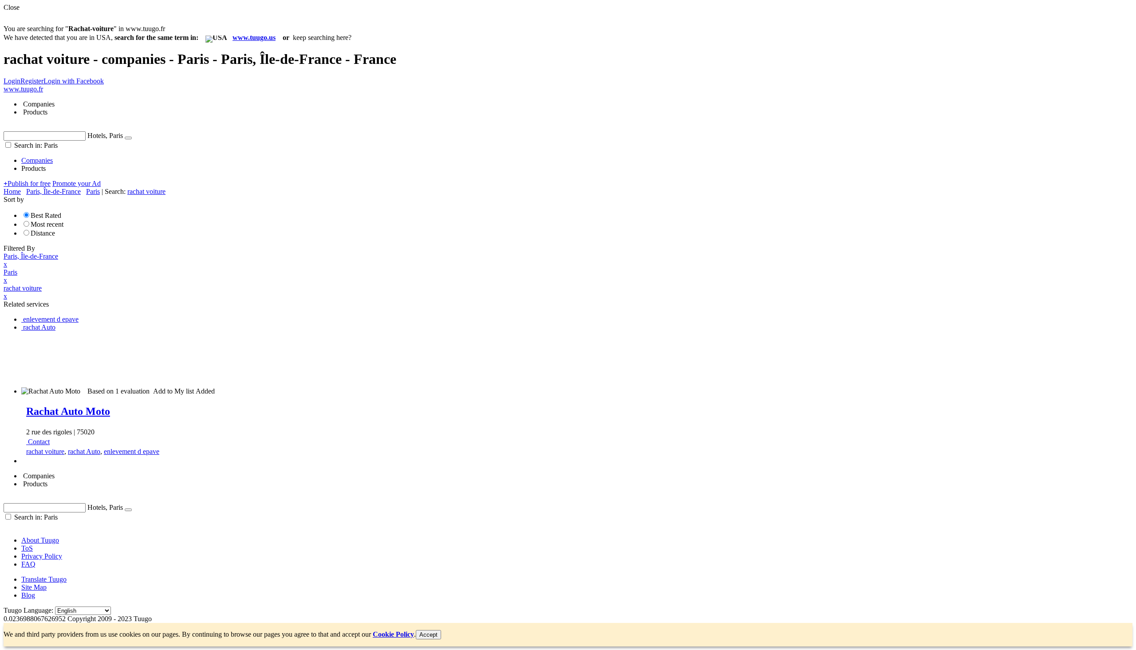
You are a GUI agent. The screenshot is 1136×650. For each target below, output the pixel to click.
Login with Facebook (73, 81)
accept (428, 634)
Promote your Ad (76, 183)
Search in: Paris (35, 145)
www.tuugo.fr (23, 89)
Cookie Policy (393, 634)
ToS (27, 548)
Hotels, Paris (105, 135)
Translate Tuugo (44, 579)
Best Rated (46, 215)
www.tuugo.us (254, 37)
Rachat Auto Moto (68, 411)
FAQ (28, 564)
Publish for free (27, 183)
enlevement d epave (131, 451)
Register (31, 81)
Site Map (34, 587)
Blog (28, 595)
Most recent (47, 224)
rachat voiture (45, 451)
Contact (39, 441)
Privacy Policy (41, 556)
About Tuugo (40, 540)
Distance (43, 233)
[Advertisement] (165, 358)
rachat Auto (84, 451)
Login (12, 81)
